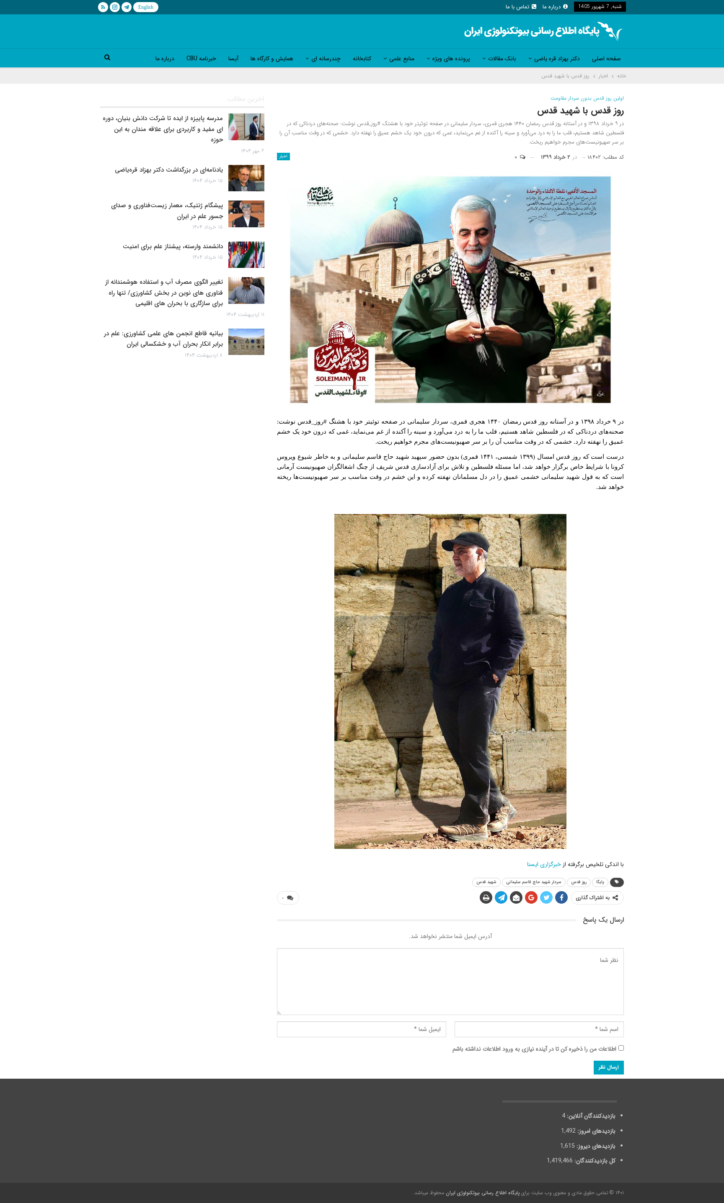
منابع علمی (401, 58)
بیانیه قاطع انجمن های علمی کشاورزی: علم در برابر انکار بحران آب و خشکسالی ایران (163, 339)
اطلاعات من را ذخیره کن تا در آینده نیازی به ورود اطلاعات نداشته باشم (534, 1049)
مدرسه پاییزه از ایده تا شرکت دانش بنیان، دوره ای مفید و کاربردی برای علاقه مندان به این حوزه (163, 129)
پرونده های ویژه (451, 58)
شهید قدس (486, 882)
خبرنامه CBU (201, 58)
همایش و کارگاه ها (272, 58)
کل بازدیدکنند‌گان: (594, 1160)
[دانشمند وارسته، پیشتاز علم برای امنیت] (246, 255)
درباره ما (552, 7)
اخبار (283, 156)
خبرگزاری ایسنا (544, 864)
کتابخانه (362, 58)
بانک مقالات (502, 58)
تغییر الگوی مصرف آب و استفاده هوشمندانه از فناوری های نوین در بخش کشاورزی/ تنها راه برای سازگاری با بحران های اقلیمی (164, 292)
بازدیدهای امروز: (595, 1131)
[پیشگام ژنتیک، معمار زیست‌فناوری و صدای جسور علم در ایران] (246, 213)
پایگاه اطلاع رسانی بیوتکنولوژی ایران (483, 1193)
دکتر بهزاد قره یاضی (557, 58)
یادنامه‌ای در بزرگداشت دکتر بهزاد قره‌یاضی (169, 170)
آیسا (233, 58)
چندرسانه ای (326, 58)
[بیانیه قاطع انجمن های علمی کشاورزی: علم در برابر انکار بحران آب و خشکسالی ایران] (246, 342)
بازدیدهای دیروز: (595, 1146)
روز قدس (579, 882)
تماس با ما (517, 7)
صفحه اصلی (606, 58)
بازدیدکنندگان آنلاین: (590, 1116)
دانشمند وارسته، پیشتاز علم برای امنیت (173, 247)
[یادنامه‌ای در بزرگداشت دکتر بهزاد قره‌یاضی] (246, 178)
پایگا (600, 882)
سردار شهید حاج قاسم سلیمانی (533, 882)
